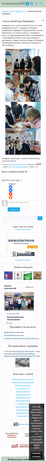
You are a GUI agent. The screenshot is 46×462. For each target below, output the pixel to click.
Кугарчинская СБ (22, 167)
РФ (10, 167)
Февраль (19, 11)
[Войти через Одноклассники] (10, 197)
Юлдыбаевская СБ (23, 410)
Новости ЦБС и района (16, 164)
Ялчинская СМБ (23, 416)
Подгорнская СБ (23, 404)
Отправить (13, 209)
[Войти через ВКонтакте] (10, 190)
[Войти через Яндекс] (10, 194)
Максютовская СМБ (23, 401)
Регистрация (20, 229)
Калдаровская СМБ (23, 398)
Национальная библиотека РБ (23, 382)
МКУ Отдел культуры (23, 385)
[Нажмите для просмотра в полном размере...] (23, 62)
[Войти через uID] (10, 187)
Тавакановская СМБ (23, 407)
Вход (29, 229)
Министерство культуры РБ (23, 379)
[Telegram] (27, 3)
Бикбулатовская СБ (23, 391)
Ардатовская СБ (23, 388)
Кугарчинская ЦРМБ (13, 3)
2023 (12, 11)
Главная (5, 11)
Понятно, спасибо (36, 455)
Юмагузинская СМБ (23, 413)
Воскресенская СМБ (23, 394)
